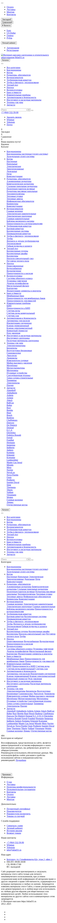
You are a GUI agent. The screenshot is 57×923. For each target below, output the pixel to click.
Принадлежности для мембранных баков (26, 298)
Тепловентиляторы (16, 194)
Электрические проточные (19, 216)
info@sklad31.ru (14, 850)
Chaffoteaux (12, 420)
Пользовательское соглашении (21, 789)
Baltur (9, 405)
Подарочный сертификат (18, 809)
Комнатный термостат (17, 330)
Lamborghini (12, 460)
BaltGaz (10, 403)
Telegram (11, 122)
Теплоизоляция (14, 243)
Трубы (10, 238)
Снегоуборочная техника (18, 375)
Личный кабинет (15, 828)
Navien (10, 470)
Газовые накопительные (18, 218)
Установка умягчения (17, 281)
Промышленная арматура (19, 233)
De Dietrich (12, 425)
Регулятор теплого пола (18, 261)
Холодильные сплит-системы (20, 156)
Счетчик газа (13, 315)
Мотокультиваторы (16, 368)
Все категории (13, 67)
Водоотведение (14, 271)
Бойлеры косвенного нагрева (20, 221)
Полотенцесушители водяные (21, 189)
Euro (9, 30)
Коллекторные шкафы (17, 253)
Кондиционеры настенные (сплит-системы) (27, 154)
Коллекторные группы (17, 251)
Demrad (10, 427)
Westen (10, 497)
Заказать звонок (14, 117)
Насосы (10, 87)
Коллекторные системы (18, 231)
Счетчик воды (13, 311)
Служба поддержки (10, 821)
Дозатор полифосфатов (17, 283)
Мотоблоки (12, 365)
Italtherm (10, 447)
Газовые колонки (15, 211)
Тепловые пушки (15, 196)
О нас (9, 782)
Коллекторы (12, 256)
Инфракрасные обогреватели (20, 201)
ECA (41, 716)
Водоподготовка (14, 90)
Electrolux (11, 432)
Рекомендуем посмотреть (18, 814)
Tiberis (10, 490)
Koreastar (11, 457)
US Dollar (11, 33)
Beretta (10, 410)
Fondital (10, 440)
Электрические (14, 166)
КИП (9, 306)
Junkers (10, 450)
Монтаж (10, 12)
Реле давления (13, 333)
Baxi (9, 408)
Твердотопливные (15, 169)
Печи (9, 174)
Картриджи (12, 288)
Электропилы (13, 383)
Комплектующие (15, 176)
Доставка (11, 9)
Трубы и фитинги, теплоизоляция (23, 82)
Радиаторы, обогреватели (19, 75)
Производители (14, 811)
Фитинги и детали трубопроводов (23, 241)
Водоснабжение (14, 268)
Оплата (10, 7)
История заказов (14, 830)
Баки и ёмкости (14, 92)
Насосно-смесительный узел (20, 258)
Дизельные (12, 171)
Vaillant (10, 492)
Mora (9, 467)
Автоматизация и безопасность (21, 97)
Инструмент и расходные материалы (24, 100)
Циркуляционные (15, 266)
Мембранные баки (15, 296)
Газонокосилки (14, 353)
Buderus (10, 418)
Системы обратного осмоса (20, 278)
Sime (9, 485)
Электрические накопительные (21, 213)
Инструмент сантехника (18, 338)
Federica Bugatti (14, 435)
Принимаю (6, 775)
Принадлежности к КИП (18, 308)
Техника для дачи (15, 102)
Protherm (11, 480)
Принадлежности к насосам (20, 273)
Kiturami (10, 455)
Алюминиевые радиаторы (19, 181)
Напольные (12, 164)
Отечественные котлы (17, 505)
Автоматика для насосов (18, 320)
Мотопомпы (12, 370)
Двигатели (12, 355)
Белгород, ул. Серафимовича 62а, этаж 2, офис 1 (29, 859)
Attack (9, 400)
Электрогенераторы (16, 345)
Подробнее (21, 760)
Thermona (11, 487)
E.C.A (9, 430)
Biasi (9, 413)
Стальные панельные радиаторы (22, 186)
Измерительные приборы (19, 95)
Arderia (10, 395)
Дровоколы (12, 358)
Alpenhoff (11, 390)
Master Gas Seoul (14, 462)
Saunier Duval (13, 482)
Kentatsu (10, 452)
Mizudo (10, 465)
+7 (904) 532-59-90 (9, 112)
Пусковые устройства (17, 373)
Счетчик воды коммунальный (21, 313)
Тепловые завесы (15, 199)
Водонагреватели (15, 77)
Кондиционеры (14, 70)
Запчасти (11, 105)
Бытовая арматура (15, 228)
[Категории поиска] (2, 63)
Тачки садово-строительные (20, 378)
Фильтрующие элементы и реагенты (24, 291)
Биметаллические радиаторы (20, 184)
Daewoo (10, 422)
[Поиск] (32, 110)
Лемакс (10, 502)
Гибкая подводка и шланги (19, 246)
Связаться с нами (15, 825)
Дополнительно (8, 804)
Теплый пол (12, 85)
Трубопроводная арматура (19, 80)
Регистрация (13, 50)
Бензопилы (12, 348)
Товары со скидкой (16, 816)
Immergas (11, 445)
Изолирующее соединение (19, 323)
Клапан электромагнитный (19, 328)
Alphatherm (12, 393)
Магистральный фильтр (18, 286)
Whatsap (10, 119)
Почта (9, 124)
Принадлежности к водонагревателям (24, 223)
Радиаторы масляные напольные (22, 191)
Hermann (11, 442)
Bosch (9, 415)
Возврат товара (14, 833)
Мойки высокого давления (19, 363)
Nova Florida (12, 475)
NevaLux (11, 472)
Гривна (10, 35)
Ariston (10, 398)
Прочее (10, 385)
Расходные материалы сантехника (23, 340)
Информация (7, 777)
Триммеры (12, 380)
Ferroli (9, 437)
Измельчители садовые (17, 360)
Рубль (9, 38)
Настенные (12, 161)
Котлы (10, 72)
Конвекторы (12, 204)
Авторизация (13, 48)
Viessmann (11, 495)
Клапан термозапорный (18, 325)
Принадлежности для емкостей (21, 301)
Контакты (11, 14)
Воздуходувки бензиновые (19, 350)
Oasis (9, 477)
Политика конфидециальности (21, 787)
